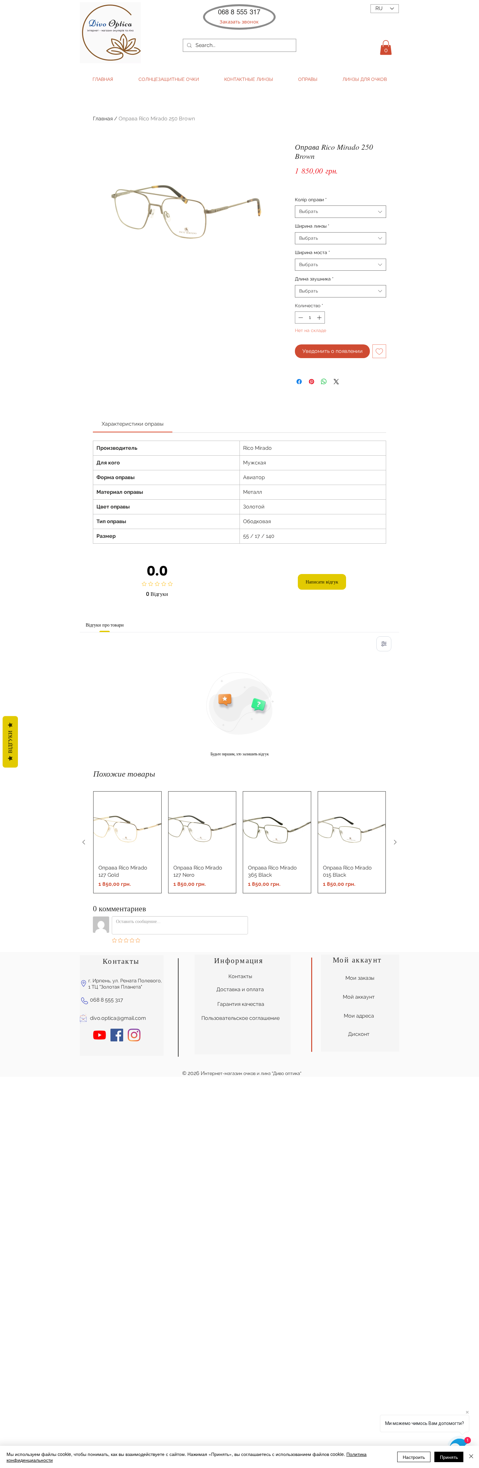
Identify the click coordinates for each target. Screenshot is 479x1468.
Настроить (414, 1457)
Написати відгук (322, 582)
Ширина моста (312, 252)
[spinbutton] (310, 317)
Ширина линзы (312, 226)
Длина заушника (314, 278)
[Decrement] (300, 317)
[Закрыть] (471, 1457)
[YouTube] (99, 1035)
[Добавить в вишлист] (379, 351)
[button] (239, 21)
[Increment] (320, 317)
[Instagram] (134, 1035)
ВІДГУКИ (10, 741)
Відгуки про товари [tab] (104, 625)
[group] (239, 842)
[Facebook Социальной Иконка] (116, 1035)
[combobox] (340, 211)
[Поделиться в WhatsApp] (324, 382)
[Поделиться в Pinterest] (311, 382)
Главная (103, 118)
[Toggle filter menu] (383, 643)
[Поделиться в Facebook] (299, 382)
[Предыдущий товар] (84, 842)
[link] (133, 424)
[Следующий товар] (395, 842)
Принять (449, 1457)
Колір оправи (311, 199)
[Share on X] (336, 382)
